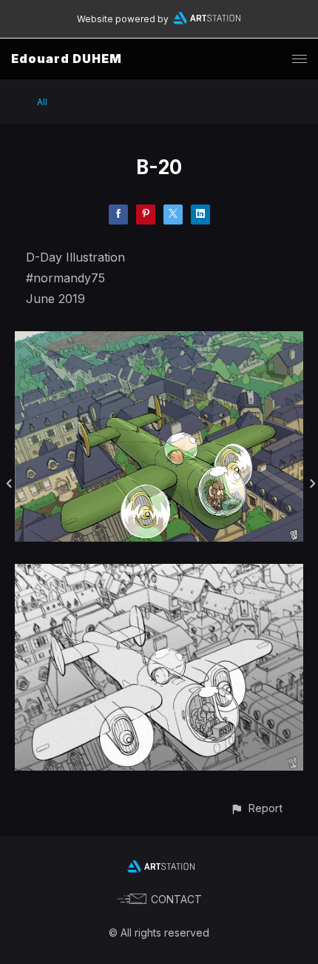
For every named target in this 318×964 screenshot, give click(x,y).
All (42, 101)
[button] (256, 808)
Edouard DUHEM (66, 58)
